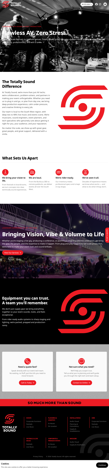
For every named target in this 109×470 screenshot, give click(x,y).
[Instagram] (100, 4)
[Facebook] (96, 4)
